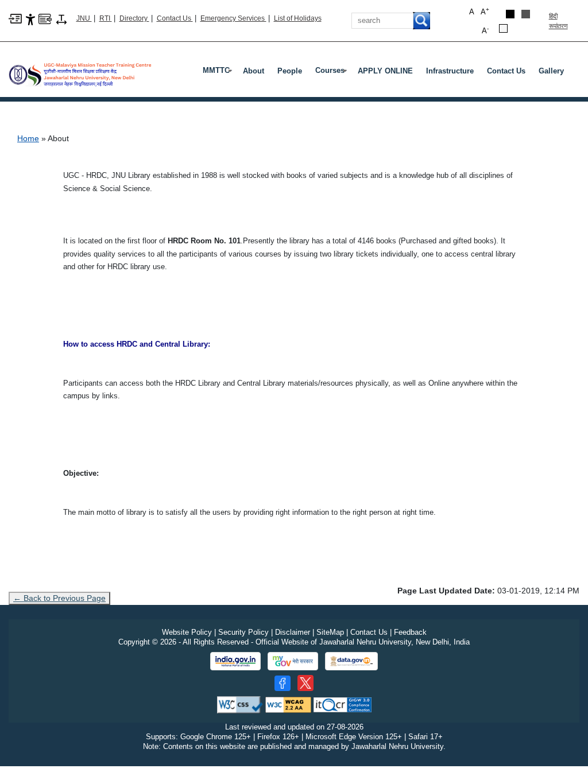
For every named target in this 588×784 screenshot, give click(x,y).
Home (28, 138)
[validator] (240, 704)
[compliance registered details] (343, 704)
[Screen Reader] (45, 18)
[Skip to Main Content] (15, 18)
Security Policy (243, 632)
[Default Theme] (503, 28)
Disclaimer (292, 632)
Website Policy (187, 632)
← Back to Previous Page (59, 598)
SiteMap (330, 632)
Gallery (551, 71)
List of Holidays (298, 18)
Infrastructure (450, 71)
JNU (84, 18)
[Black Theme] (510, 14)
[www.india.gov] (235, 661)
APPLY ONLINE (385, 71)
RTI (105, 18)
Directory (134, 18)
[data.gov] (351, 661)
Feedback (410, 632)
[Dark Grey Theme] (525, 14)
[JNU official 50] (305, 683)
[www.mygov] (293, 661)
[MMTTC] (80, 70)
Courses (332, 73)
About (253, 71)
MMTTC (218, 73)
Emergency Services (233, 18)
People (289, 71)
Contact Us (175, 18)
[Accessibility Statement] (30, 18)
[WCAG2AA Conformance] (288, 704)
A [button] (485, 11)
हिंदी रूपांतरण (558, 21)
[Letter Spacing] (61, 18)
